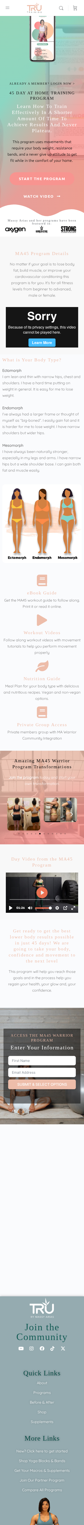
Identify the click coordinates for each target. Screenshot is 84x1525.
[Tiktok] (52, 1348)
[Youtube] (21, 1348)
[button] (12, 814)
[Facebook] (42, 1348)
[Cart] (75, 8)
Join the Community (42, 1332)
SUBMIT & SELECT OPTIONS (42, 1084)
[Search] (62, 8)
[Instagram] (31, 1348)
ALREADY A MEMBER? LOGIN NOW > (42, 83)
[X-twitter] (63, 1348)
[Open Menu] (7, 7)
